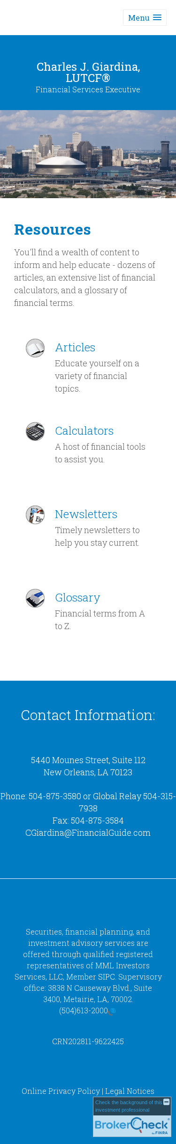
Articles (75, 347)
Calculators (84, 430)
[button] (145, 17)
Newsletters (86, 513)
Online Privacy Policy (61, 1091)
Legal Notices (129, 1091)
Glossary (77, 597)
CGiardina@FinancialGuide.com (88, 832)
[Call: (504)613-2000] (111, 1011)
